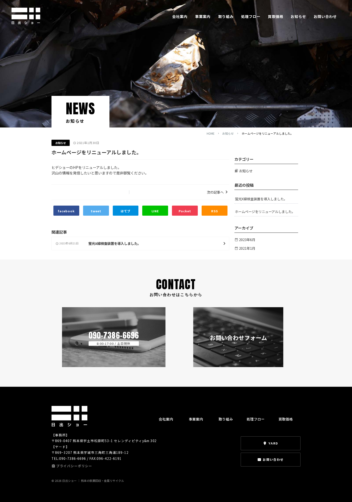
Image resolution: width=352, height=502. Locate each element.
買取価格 (275, 16)
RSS (214, 211)
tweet (96, 211)
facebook (66, 211)
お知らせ (298, 16)
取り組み (225, 16)
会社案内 (179, 16)
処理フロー (250, 16)
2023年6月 (247, 239)
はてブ (126, 211)
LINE (155, 211)
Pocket (185, 211)
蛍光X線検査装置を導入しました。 (261, 198)
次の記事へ (215, 192)
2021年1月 (247, 248)
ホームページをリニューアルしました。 (265, 211)
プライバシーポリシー (74, 465)
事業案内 (202, 16)
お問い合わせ (325, 16)
